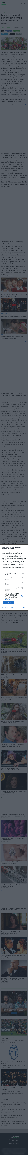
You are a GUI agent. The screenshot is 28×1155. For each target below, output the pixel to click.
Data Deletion (5, 607)
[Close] (25, 547)
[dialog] (14, 577)
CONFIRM (8, 602)
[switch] (22, 577)
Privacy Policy (22, 607)
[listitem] (14, 574)
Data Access (14, 607)
